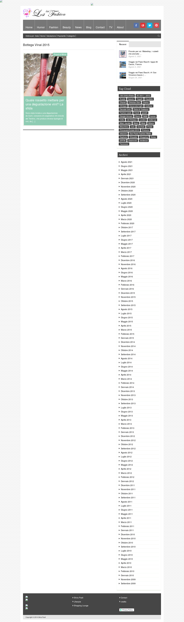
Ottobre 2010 (127, 542)
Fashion (53, 27)
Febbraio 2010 (127, 571)
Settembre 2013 (128, 403)
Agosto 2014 (126, 358)
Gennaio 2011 (127, 530)
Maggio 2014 (127, 370)
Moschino (124, 126)
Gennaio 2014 (127, 387)
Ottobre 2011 (127, 493)
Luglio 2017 (126, 235)
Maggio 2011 (127, 513)
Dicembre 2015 (128, 292)
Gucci (137, 116)
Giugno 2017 (127, 239)
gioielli (144, 112)
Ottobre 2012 (127, 444)
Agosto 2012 (126, 452)
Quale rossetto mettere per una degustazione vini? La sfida (45, 104)
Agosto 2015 (126, 309)
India (122, 119)
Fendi (136, 112)
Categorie (71, 36)
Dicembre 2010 (128, 534)
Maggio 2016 (127, 276)
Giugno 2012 (127, 460)
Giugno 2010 (127, 554)
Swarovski (132, 140)
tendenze (144, 140)
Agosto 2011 (126, 501)
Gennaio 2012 (127, 481)
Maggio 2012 (127, 464)
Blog (88, 27)
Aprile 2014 (126, 374)
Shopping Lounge (81, 605)
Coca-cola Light (136, 106)
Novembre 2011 (128, 489)
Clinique (123, 106)
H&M (145, 116)
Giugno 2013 (127, 411)
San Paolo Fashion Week (140, 133)
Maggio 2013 (127, 415)
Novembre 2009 (128, 579)
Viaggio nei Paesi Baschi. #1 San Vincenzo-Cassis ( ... (142, 73)
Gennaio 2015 (127, 337)
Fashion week (125, 112)
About (120, 27)
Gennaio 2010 (127, 575)
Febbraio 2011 (127, 526)
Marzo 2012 (126, 473)
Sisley (153, 137)
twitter (149, 25)
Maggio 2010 (127, 558)
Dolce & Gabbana (141, 109)
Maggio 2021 (127, 170)
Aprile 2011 (126, 517)
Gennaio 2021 (127, 178)
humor (153, 116)
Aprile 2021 (126, 174)
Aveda (122, 99)
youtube (143, 25)
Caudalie (149, 99)
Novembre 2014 (128, 346)
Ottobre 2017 (127, 227)
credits (123, 601)
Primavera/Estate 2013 (129, 130)
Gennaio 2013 (127, 432)
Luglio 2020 (126, 202)
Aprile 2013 (126, 419)
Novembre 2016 (128, 264)
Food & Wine (60, 54)
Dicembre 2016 (128, 260)
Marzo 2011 (126, 522)
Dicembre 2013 (128, 391)
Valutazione (51, 36)
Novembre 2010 (128, 538)
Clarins (146, 102)
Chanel (123, 102)
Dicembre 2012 (128, 436)
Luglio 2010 (126, 550)
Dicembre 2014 (128, 341)
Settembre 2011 (128, 497)
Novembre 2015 (128, 297)
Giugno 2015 (127, 317)
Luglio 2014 (126, 362)
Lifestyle (77, 601)
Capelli (139, 99)
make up (152, 119)
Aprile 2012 (126, 468)
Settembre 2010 (128, 546)
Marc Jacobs (125, 123)
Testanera (124, 144)
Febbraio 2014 (127, 382)
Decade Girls (125, 109)
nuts (133, 126)
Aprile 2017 (126, 247)
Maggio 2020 (127, 211)
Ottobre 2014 (127, 350)
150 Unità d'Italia (127, 95)
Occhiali (141, 126)
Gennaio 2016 (127, 288)
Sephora (123, 137)
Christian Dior (134, 102)
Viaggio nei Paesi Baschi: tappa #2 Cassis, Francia (143, 63)
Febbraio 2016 (127, 284)
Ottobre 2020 (127, 190)
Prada (149, 126)
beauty (131, 99)
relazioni (123, 133)
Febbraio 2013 (127, 428)
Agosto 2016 (126, 268)
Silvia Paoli (78, 597)
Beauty (67, 27)
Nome (42, 36)
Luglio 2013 (126, 407)
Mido (143, 123)
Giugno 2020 (127, 206)
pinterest (156, 25)
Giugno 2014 (127, 366)
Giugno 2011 (127, 509)
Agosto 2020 (126, 198)
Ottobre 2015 (127, 301)
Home (29, 27)
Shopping (144, 137)
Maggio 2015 (127, 321)
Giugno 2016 (127, 272)
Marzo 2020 (126, 219)
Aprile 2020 (126, 215)
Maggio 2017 (127, 243)
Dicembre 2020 (128, 182)
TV (110, 27)
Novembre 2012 (128, 440)
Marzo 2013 (126, 423)
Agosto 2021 (126, 161)
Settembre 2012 (128, 448)
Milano (151, 123)
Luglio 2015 (126, 313)
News (78, 27)
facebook (136, 25)
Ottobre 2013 (127, 399)
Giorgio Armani (126, 116)
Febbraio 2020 (127, 223)
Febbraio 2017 (127, 256)
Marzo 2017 (126, 252)
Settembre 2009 (128, 583)
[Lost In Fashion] (45, 17)
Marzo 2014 (126, 378)
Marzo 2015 (126, 329)
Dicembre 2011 (128, 485)
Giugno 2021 (127, 166)
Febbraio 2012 (127, 477)
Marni (136, 123)
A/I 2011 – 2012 (143, 95)
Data (37, 36)
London (143, 119)
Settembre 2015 (128, 305)
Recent (122, 44)
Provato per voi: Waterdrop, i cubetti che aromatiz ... (143, 52)
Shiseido (133, 137)
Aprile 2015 (126, 325)
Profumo (145, 130)
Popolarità (61, 36)
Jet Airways (132, 119)
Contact (100, 27)
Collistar (148, 106)
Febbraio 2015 (127, 333)
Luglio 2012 (126, 456)
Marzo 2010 (126, 567)
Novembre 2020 (128, 186)
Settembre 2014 (128, 354)
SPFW (122, 140)
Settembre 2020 (128, 194)
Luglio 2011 (126, 505)
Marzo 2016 (126, 280)
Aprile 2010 (126, 562)
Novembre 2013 (128, 395)
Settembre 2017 (128, 231)
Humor (41, 27)
